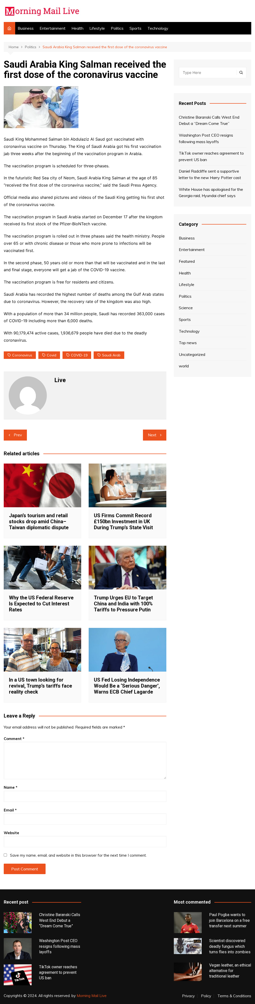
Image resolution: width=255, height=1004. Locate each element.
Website (11, 832)
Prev (18, 435)
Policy (206, 996)
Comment (14, 738)
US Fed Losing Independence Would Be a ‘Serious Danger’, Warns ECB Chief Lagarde (127, 686)
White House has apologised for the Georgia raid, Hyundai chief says (211, 192)
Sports (135, 28)
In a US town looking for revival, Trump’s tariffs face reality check (40, 686)
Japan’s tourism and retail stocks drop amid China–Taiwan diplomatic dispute (38, 521)
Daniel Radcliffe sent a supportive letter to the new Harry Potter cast (210, 174)
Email (10, 810)
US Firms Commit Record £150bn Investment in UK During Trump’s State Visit (123, 521)
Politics (117, 28)
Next (152, 435)
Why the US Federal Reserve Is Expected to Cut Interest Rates (41, 604)
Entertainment (52, 28)
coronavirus (22, 355)
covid (51, 355)
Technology (157, 28)
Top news (188, 342)
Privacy (188, 996)
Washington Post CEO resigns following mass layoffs (206, 138)
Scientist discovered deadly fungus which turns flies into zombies (230, 946)
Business (26, 28)
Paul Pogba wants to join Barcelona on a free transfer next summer (229, 920)
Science (186, 307)
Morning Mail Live (92, 995)
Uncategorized (192, 354)
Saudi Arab (111, 355)
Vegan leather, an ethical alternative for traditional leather (230, 971)
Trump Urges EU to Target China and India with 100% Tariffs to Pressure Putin (123, 604)
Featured (187, 261)
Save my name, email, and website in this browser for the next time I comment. (78, 855)
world (184, 365)
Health (77, 28)
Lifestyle (97, 28)
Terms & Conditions (234, 996)
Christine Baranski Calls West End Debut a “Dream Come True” (209, 120)
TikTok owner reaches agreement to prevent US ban (211, 156)
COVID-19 (79, 355)
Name (10, 787)
